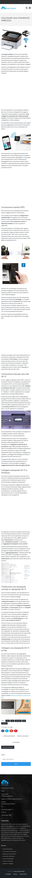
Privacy (15, 874)
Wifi (24, 720)
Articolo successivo (22, 736)
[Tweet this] (7, 731)
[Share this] (2, 731)
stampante (18, 720)
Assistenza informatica (9, 854)
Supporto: (4, 799)
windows (4, 723)
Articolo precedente (9, 736)
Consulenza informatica (9, 851)
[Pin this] (15, 731)
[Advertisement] (16, 92)
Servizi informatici (7, 849)
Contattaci (8, 874)
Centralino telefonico (8, 856)
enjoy (7, 720)
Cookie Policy (23, 874)
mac (12, 720)
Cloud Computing (7, 861)
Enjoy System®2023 (19, 871)
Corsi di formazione (8, 859)
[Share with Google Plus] (11, 731)
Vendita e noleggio (7, 863)
